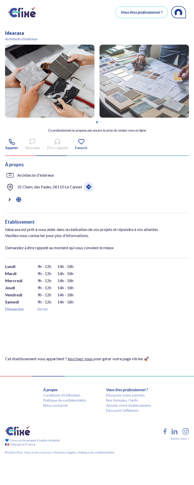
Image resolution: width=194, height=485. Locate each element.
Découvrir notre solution (125, 395)
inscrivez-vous (80, 358)
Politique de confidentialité (64, 400)
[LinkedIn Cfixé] (175, 431)
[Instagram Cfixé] (186, 431)
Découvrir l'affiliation (122, 410)
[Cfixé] (22, 12)
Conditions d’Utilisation (61, 395)
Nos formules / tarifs (122, 400)
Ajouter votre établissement (128, 405)
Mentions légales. (65, 452)
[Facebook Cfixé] (164, 431)
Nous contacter (55, 405)
